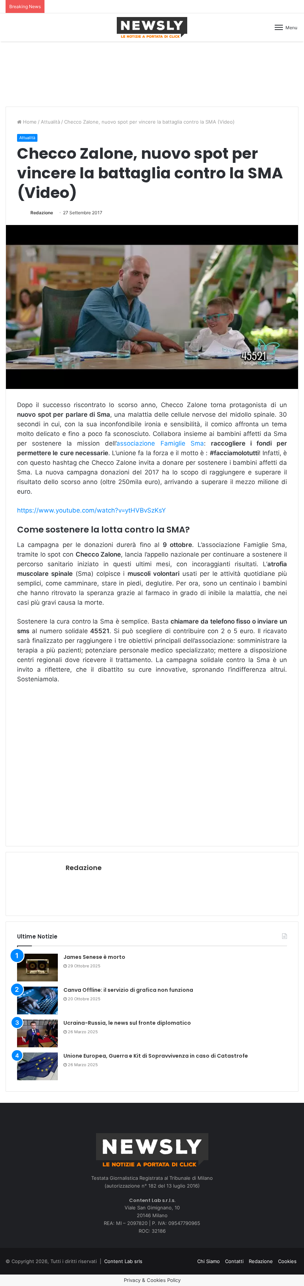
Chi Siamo (208, 1261)
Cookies (287, 1261)
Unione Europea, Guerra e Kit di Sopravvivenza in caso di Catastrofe (155, 1056)
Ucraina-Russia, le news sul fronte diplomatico (127, 1023)
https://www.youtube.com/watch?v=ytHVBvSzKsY (91, 510)
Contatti (234, 1261)
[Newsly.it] (152, 27)
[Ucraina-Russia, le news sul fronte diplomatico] (37, 1033)
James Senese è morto (94, 957)
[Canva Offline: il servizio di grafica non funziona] (37, 1000)
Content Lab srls (123, 1261)
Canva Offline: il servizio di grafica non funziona (128, 990)
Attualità (50, 122)
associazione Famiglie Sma (160, 443)
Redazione (41, 212)
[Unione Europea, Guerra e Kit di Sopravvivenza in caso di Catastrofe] (37, 1066)
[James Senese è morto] (37, 967)
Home (29, 122)
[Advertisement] (152, 73)
